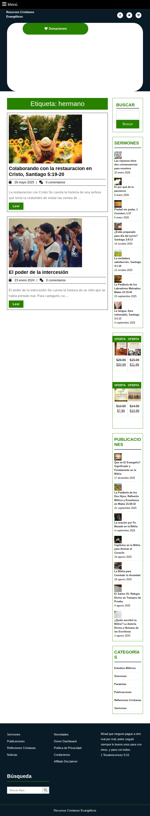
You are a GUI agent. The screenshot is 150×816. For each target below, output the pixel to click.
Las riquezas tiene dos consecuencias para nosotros (126, 164)
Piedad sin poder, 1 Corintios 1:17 (126, 211)
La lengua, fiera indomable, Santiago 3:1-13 (126, 314)
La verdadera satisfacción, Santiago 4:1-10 (127, 262)
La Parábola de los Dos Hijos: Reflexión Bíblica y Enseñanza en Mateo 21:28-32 (126, 498)
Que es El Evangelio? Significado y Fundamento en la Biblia (127, 468)
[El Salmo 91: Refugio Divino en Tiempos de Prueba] (118, 588)
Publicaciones (122, 692)
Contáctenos (62, 754)
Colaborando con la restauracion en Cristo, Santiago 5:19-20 (50, 171)
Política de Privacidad (67, 748)
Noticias (12, 754)
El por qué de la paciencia (124, 189)
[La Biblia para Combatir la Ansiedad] (118, 565)
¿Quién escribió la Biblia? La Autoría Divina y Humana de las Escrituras (126, 626)
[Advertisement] (77, 64)
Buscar (125, 104)
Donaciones (58, 28)
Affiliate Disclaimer (66, 761)
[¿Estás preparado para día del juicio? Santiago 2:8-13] (118, 226)
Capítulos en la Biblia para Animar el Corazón (127, 549)
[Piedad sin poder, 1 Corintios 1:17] (118, 204)
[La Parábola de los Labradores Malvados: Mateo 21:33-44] (118, 279)
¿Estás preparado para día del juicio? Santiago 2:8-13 (126, 235)
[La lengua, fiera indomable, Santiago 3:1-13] (118, 305)
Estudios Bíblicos (125, 668)
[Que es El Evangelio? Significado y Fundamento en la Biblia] (118, 457)
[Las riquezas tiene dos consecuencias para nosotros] (118, 155)
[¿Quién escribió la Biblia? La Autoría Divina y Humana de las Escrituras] (118, 614)
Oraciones (120, 676)
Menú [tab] (12, 4)
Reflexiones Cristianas (127, 700)
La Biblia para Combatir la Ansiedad (127, 573)
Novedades (61, 734)
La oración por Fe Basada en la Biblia (126, 524)
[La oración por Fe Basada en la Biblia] (118, 517)
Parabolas (120, 684)
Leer (18, 206)
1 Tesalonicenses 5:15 (115, 755)
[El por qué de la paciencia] (118, 181)
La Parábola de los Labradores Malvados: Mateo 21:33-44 (127, 288)
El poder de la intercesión (38, 272)
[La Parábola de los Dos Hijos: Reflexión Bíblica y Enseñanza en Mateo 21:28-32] (118, 487)
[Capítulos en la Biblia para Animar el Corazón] (118, 539)
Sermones (126, 143)
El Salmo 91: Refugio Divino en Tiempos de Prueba (127, 597)
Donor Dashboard (65, 741)
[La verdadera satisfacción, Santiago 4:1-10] (118, 252)
